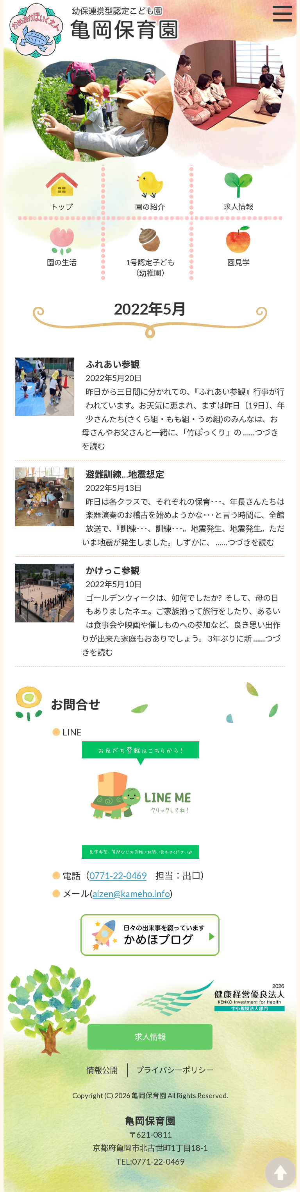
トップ (61, 206)
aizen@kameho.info (131, 893)
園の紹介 (150, 206)
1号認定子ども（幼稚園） (150, 267)
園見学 (238, 262)
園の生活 (62, 262)
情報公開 (102, 1070)
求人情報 (238, 206)
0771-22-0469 (117, 875)
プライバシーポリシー (175, 1070)
